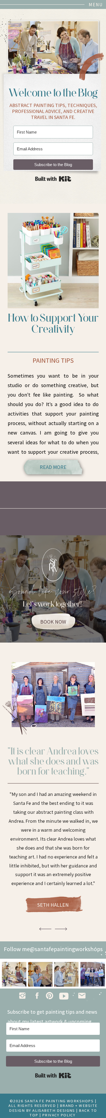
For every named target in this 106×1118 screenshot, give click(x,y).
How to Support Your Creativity (53, 323)
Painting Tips (53, 360)
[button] (91, 5)
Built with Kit (53, 179)
